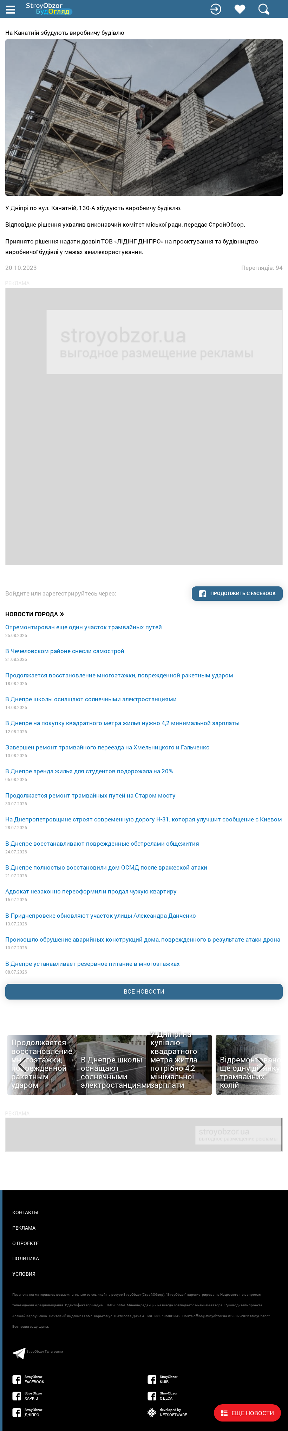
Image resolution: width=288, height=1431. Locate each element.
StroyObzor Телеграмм (44, 1351)
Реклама (23, 1227)
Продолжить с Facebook (242, 593)
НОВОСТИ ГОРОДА (34, 613)
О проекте (25, 1243)
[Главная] (50, 9)
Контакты (25, 1212)
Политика (25, 1258)
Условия (23, 1273)
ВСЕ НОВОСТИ (144, 991)
